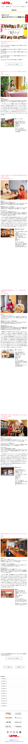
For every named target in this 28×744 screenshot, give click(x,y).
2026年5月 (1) (4, 686)
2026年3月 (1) (4, 691)
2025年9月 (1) (4, 705)
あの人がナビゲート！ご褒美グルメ (19, 6)
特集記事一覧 (8, 6)
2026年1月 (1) (4, 695)
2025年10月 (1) (4, 703)
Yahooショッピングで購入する (13, 64)
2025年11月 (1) (4, 700)
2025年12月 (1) (4, 698)
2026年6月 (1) (4, 683)
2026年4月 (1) (4, 688)
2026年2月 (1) (4, 693)
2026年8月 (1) (4, 678)
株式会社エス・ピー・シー (14, 739)
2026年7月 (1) (4, 681)
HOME (2, 6)
